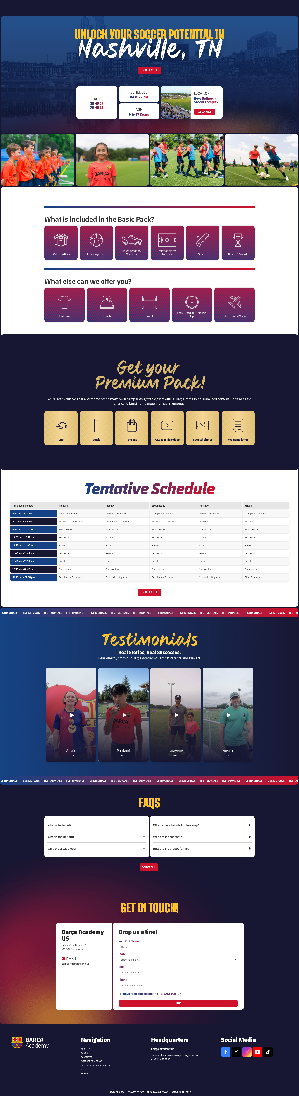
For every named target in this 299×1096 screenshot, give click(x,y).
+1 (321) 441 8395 (160, 1059)
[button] (96, 825)
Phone (123, 980)
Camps (84, 1053)
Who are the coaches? (167, 837)
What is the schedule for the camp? (176, 825)
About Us (85, 1049)
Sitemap (85, 1073)
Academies (86, 1057)
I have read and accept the (151, 993)
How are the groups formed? (172, 848)
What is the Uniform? (61, 837)
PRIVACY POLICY (170, 994)
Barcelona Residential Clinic (96, 1065)
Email (122, 967)
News (83, 1069)
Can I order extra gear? (62, 848)
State (122, 954)
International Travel (92, 1061)
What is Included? (59, 825)
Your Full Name (129, 941)
